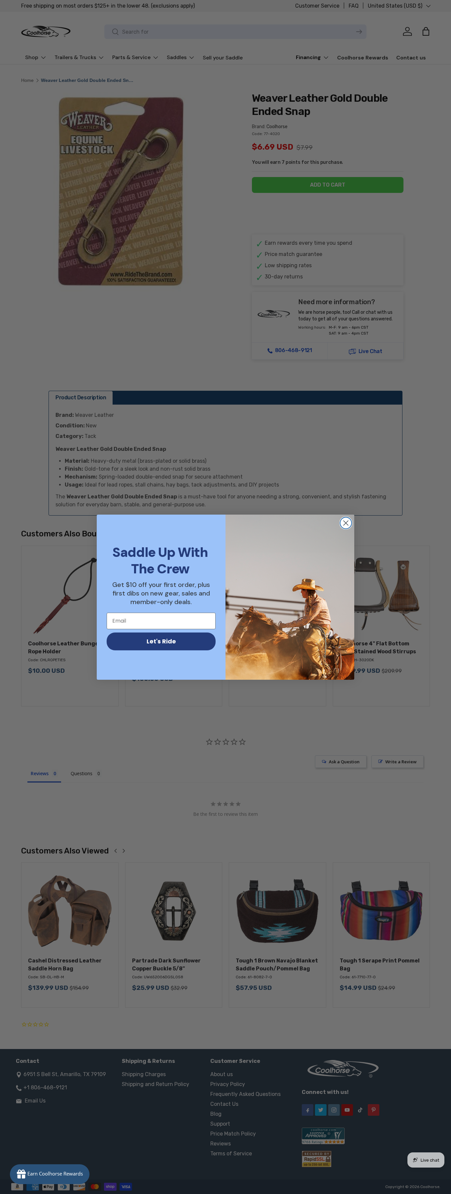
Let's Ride (161, 641)
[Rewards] (49, 1174)
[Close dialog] (346, 523)
